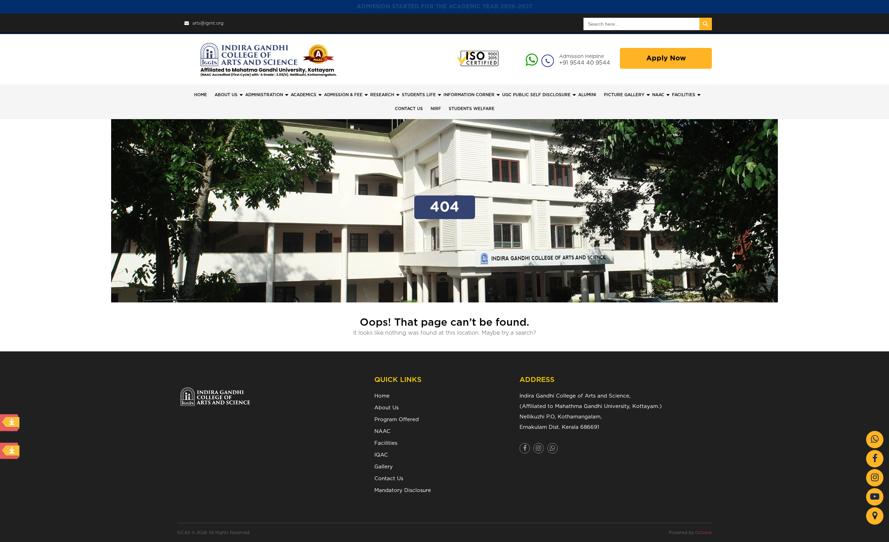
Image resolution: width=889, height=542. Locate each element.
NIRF (436, 109)
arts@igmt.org (208, 23)
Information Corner (469, 95)
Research (382, 95)
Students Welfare (472, 109)
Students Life (419, 95)
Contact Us (388, 478)
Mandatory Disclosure (402, 490)
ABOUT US (226, 95)
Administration (264, 95)
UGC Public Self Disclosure (536, 95)
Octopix (703, 533)
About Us (386, 407)
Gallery (383, 466)
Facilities (385, 443)
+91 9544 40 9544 (584, 63)
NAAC (658, 95)
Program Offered (396, 419)
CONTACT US (409, 109)
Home (200, 95)
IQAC (381, 455)
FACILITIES (683, 95)
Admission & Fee (343, 95)
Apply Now (666, 58)
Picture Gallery (624, 95)
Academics (303, 95)
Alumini (587, 95)
